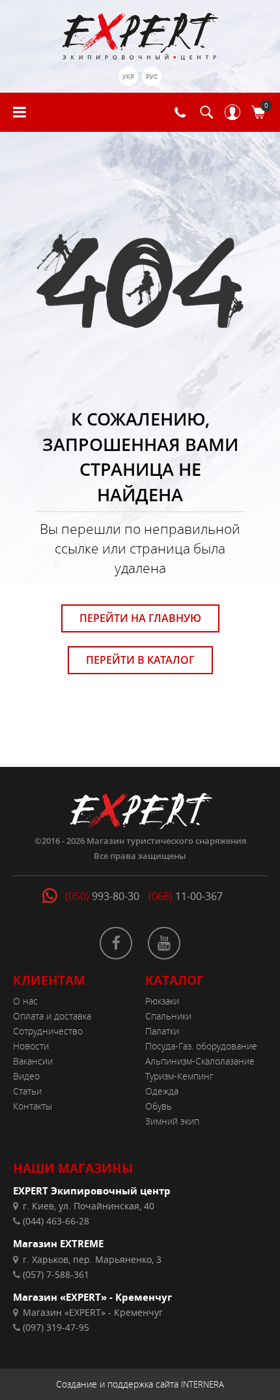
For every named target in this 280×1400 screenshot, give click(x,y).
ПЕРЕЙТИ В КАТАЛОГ (140, 660)
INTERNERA (202, 1384)
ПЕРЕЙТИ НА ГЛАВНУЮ (140, 618)
